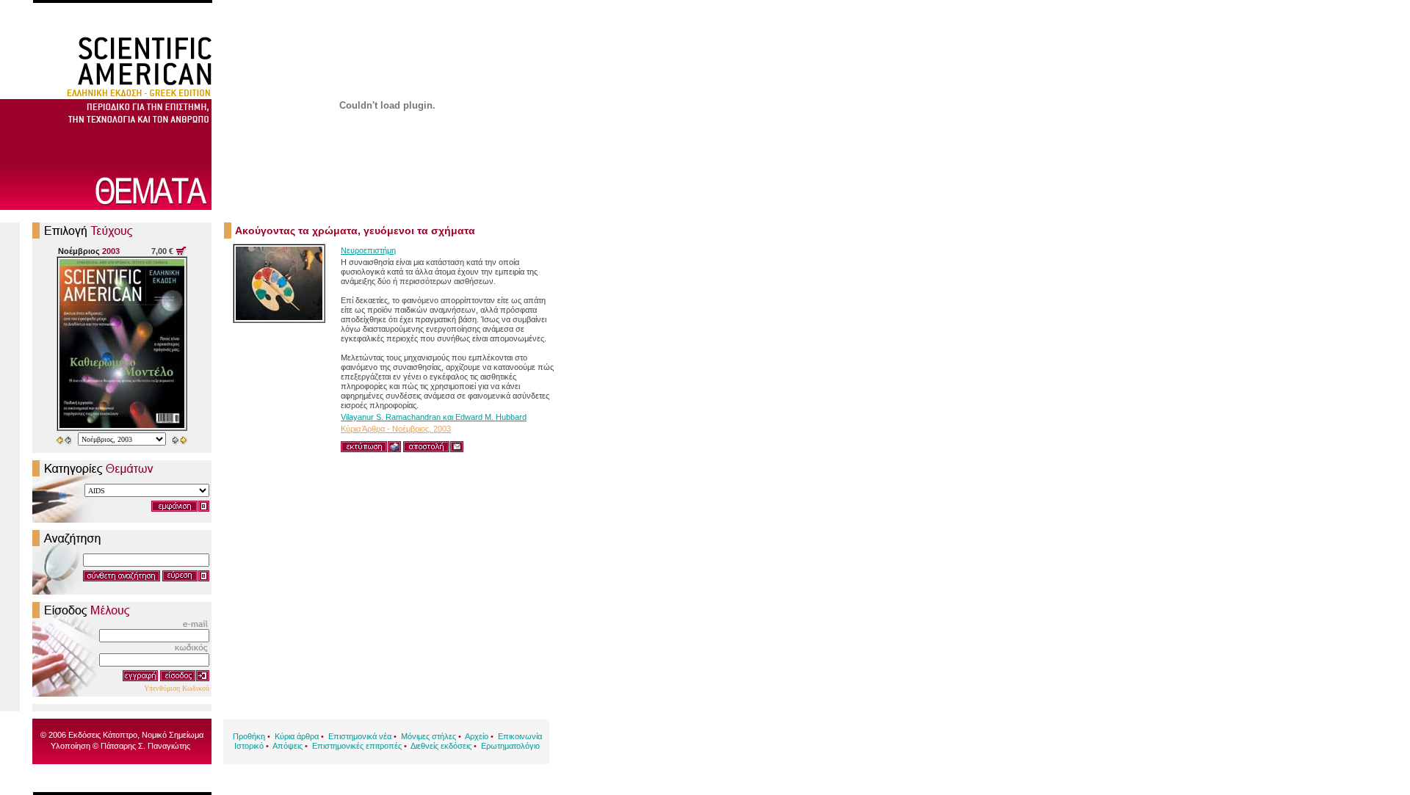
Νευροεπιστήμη (368, 250)
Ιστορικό (249, 745)
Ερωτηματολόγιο (510, 745)
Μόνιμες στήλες (428, 736)
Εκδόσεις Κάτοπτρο (102, 734)
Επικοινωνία (520, 736)
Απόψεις (287, 745)
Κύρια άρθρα (297, 736)
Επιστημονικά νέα (359, 736)
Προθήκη (249, 736)
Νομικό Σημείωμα (172, 734)
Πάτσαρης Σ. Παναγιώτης (145, 745)
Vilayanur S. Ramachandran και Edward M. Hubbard (434, 417)
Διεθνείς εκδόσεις (441, 745)
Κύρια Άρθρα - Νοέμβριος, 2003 (396, 428)
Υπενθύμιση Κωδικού (176, 688)
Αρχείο (476, 736)
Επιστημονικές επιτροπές (357, 745)
